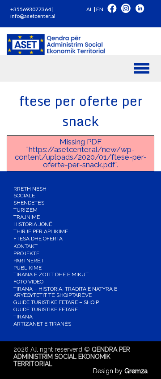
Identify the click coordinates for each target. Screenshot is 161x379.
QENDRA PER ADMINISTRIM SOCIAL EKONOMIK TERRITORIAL (71, 356)
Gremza (136, 371)
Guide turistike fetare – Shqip (56, 302)
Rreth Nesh (30, 189)
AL (89, 9)
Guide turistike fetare (45, 309)
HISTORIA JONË (32, 224)
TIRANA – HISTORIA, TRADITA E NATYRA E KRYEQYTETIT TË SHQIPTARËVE (65, 292)
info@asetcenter (30, 16)
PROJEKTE (26, 253)
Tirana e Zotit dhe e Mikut (51, 274)
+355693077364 (30, 9)
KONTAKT (25, 246)
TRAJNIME (26, 217)
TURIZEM (25, 210)
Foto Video (28, 282)
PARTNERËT (28, 260)
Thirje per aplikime (40, 231)
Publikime (27, 268)
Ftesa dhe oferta (38, 238)
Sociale (24, 195)
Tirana (23, 317)
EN (99, 9)
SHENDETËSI (29, 203)
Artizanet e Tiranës (42, 324)
